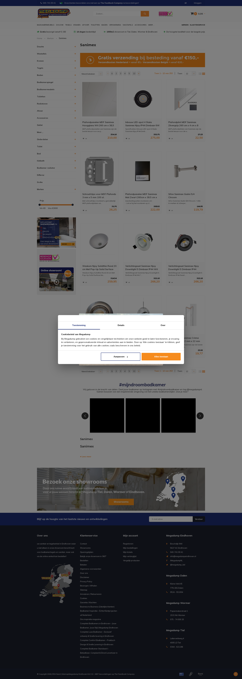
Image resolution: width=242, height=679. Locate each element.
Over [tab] (163, 325)
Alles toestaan (161, 356)
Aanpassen (119, 356)
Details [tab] (121, 325)
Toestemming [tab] (79, 325)
